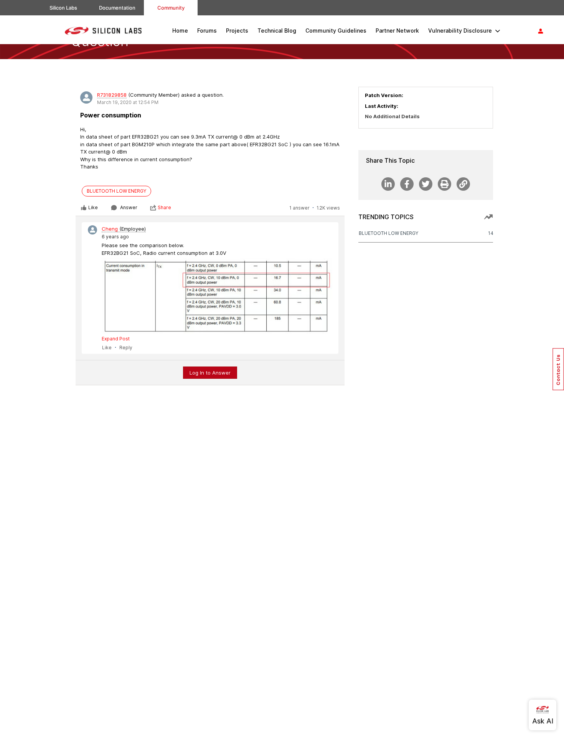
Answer (128, 207)
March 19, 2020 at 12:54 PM (127, 102)
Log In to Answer (210, 373)
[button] (558, 369)
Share (164, 207)
